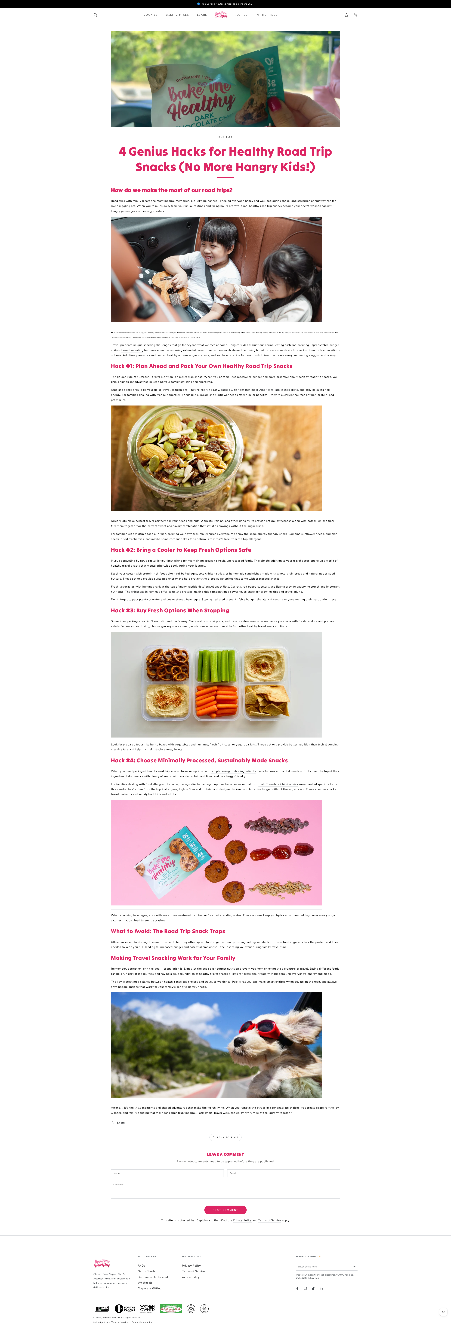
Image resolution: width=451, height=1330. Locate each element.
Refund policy (100, 1322)
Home (221, 137)
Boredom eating (132, 350)
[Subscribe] (356, 1266)
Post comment (226, 1210)
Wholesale (145, 1283)
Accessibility (190, 1277)
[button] (95, 15)
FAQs (141, 1266)
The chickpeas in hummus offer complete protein (158, 592)
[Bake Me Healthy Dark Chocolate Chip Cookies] (216, 907)
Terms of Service (269, 1220)
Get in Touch (146, 1271)
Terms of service (119, 1322)
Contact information (142, 1322)
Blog (229, 137)
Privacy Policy (242, 1220)
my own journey (288, 332)
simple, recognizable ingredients (233, 771)
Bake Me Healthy (111, 1317)
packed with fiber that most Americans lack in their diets (259, 390)
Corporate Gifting (150, 1288)
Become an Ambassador (154, 1277)
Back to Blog (228, 1137)
